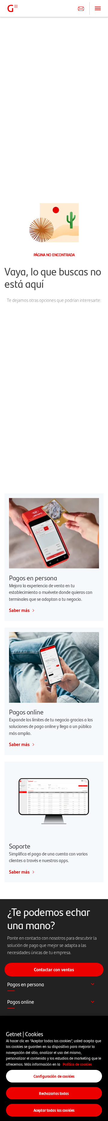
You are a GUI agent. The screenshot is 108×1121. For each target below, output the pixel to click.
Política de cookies (77, 1064)
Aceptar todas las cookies (54, 1110)
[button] (53, 987)
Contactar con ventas (54, 969)
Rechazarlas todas (54, 1093)
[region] (54, 1068)
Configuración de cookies (54, 1076)
